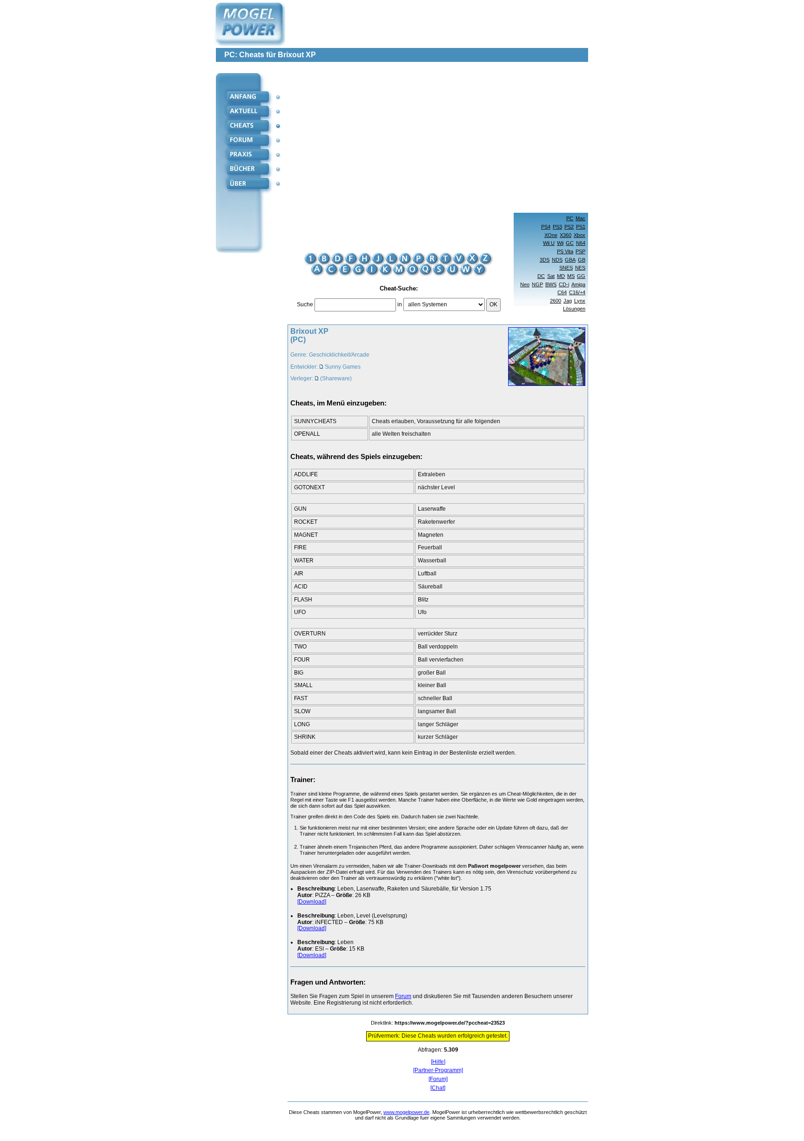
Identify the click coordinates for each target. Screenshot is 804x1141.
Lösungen (574, 308)
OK (493, 304)
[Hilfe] (438, 1062)
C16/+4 (577, 292)
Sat (551, 276)
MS (571, 276)
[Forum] (438, 1079)
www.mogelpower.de (406, 1112)
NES (580, 267)
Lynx (579, 301)
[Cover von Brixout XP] (543, 357)
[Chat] (437, 1088)
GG (581, 276)
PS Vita (565, 251)
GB (581, 260)
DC (541, 276)
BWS (550, 284)
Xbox (579, 235)
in (399, 304)
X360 (565, 235)
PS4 (545, 227)
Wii (560, 243)
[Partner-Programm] (438, 1070)
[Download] (311, 901)
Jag (567, 301)
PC (569, 218)
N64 (580, 243)
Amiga (578, 284)
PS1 (580, 227)
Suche (305, 304)
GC (570, 243)
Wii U (549, 243)
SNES (566, 267)
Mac (580, 218)
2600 (555, 301)
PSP (580, 251)
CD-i (564, 284)
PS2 (569, 227)
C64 (562, 292)
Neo (524, 284)
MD (561, 276)
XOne (550, 235)
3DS (544, 260)
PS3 (557, 227)
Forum (403, 996)
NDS (557, 260)
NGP (537, 284)
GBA (570, 260)
